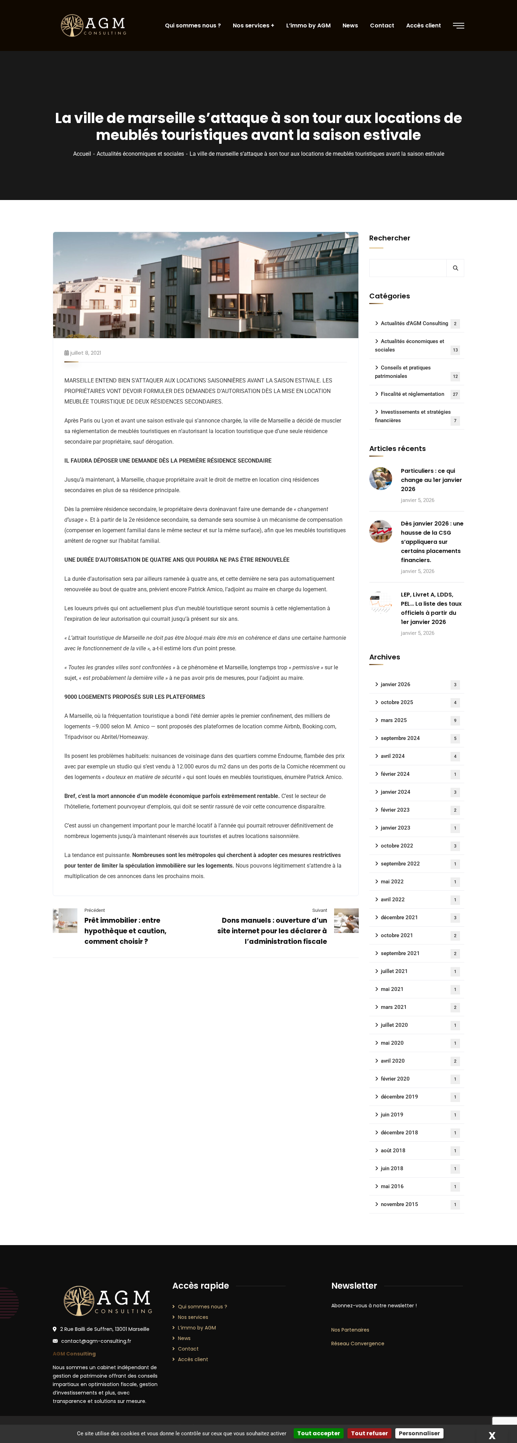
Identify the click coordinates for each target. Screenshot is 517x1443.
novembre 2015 (419, 1204)
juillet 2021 (419, 971)
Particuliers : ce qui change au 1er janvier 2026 (431, 480)
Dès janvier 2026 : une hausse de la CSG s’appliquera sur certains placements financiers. (432, 542)
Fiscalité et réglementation (419, 394)
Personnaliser (419, 1433)
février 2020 (419, 1079)
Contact (188, 1348)
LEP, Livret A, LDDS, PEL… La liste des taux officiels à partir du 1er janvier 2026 (431, 608)
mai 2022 (419, 881)
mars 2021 (419, 1007)
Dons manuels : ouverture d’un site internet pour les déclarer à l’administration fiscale (272, 931)
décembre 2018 (419, 1132)
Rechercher (389, 238)
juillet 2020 (419, 1025)
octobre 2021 (419, 935)
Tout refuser (369, 1433)
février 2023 (419, 810)
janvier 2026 (419, 684)
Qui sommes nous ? (202, 1306)
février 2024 (419, 774)
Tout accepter (318, 1433)
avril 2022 (419, 899)
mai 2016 (419, 1186)
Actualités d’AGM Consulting (419, 323)
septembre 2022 (419, 864)
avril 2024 (419, 756)
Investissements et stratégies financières (416, 416)
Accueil (82, 153)
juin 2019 (419, 1115)
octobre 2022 (419, 846)
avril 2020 (419, 1061)
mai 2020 (419, 1043)
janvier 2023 (419, 828)
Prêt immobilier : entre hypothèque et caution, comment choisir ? (125, 931)
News (184, 1338)
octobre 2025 (419, 702)
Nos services (193, 1317)
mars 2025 (419, 720)
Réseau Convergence (357, 1343)
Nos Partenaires (350, 1329)
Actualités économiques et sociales (140, 153)
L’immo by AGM (197, 1327)
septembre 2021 (419, 953)
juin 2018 (419, 1168)
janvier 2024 (419, 792)
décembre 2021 (419, 917)
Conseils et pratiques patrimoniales (416, 372)
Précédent (94, 910)
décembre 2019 (419, 1097)
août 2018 (419, 1150)
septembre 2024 (419, 738)
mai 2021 (419, 989)
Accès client (193, 1359)
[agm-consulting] (93, 25)
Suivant (319, 910)
